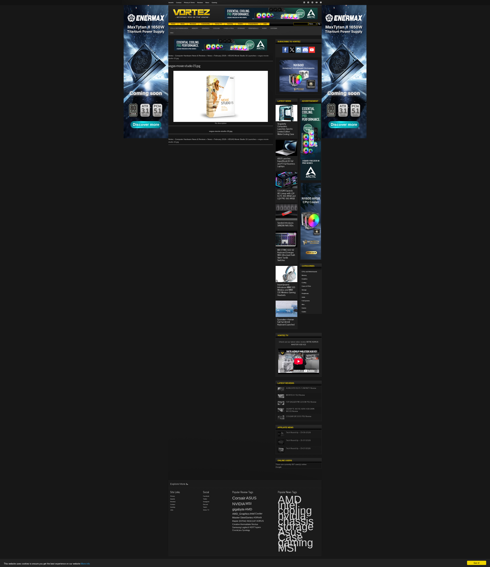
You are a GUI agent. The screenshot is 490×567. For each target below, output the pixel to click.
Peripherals (305, 293)
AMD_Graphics (240, 513)
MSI (249, 503)
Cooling (304, 282)
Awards (171, 2)
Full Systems (306, 300)
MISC (172, 33)
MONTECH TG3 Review (295, 394)
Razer (235, 521)
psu (240, 530)
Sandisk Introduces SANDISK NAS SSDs (285, 224)
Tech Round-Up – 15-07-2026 (298, 448)
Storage (304, 290)
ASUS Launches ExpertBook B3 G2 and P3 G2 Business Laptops (286, 162)
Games (304, 308)
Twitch (205, 507)
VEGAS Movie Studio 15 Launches (242, 56)
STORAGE (241, 28)
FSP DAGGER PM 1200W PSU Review (301, 401)
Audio (303, 297)
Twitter (205, 499)
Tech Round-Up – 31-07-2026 (298, 440)
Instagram (206, 501)
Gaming (214, 2)
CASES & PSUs (229, 28)
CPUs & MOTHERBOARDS (179, 28)
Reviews (200, 2)
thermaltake (245, 524)
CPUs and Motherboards (309, 271)
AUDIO (264, 28)
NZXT (252, 527)
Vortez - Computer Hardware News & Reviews (186, 56)
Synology (246, 530)
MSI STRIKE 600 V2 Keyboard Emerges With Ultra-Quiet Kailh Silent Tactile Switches (286, 255)
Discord (205, 504)
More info (85, 563)
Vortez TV (206, 510)
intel (252, 513)
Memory (304, 275)
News (207, 2)
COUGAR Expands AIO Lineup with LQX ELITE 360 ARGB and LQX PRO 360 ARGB (286, 194)
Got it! (477, 562)
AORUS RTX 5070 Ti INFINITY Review (301, 388)
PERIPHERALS (253, 28)
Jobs (171, 510)
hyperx (258, 527)
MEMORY (195, 28)
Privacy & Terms (189, 2)
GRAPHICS (205, 28)
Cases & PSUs (306, 286)
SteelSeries (246, 517)
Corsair (239, 498)
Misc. (303, 304)
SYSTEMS (274, 28)
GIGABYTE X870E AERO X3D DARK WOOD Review (300, 410)
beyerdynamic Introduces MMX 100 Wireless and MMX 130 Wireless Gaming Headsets (286, 290)
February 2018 (220, 56)
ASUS (251, 498)
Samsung (236, 527)
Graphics (304, 279)
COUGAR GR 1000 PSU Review (298, 416)
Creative (236, 524)
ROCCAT (251, 521)
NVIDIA (238, 504)
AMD (248, 509)
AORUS (260, 521)
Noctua (255, 524)
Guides (304, 311)
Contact (178, 2)
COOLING (216, 28)
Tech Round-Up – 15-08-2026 (298, 432)
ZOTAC (243, 521)
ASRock (257, 517)
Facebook (206, 496)
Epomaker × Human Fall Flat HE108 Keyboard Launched (286, 322)
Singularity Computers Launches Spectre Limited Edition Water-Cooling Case (285, 129)
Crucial (235, 530)
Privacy (172, 496)
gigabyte (238, 509)
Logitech (245, 527)
